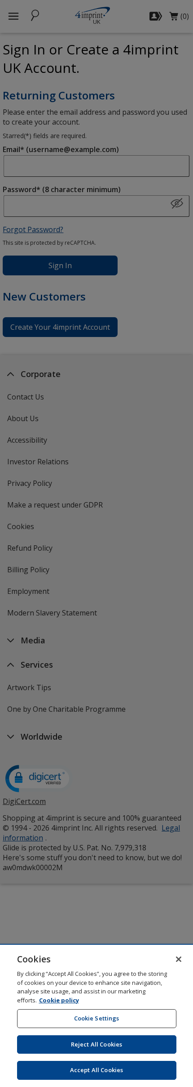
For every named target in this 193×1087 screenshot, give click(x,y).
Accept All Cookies (96, 1070)
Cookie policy (59, 1000)
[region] (96, 1016)
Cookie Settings (96, 1018)
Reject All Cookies (96, 1044)
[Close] (179, 959)
